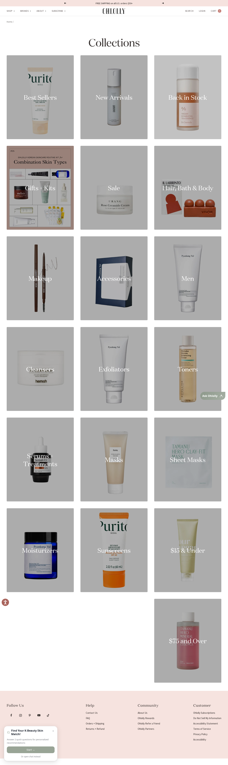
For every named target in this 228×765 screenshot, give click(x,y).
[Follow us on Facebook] (11, 715)
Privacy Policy (200, 734)
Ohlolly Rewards (146, 718)
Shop (10, 11)
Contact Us (92, 712)
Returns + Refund (95, 728)
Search (189, 11)
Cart (215, 11)
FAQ (88, 718)
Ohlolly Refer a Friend (149, 723)
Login (202, 11)
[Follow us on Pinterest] (29, 715)
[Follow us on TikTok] (48, 715)
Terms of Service (202, 728)
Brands (24, 11)
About (40, 11)
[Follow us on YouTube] (38, 715)
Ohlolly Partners (146, 728)
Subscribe (57, 11)
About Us (142, 712)
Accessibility (199, 739)
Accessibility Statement (205, 723)
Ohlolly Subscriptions (204, 712)
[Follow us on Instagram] (20, 715)
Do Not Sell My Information (207, 718)
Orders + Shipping (95, 723)
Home (9, 21)
